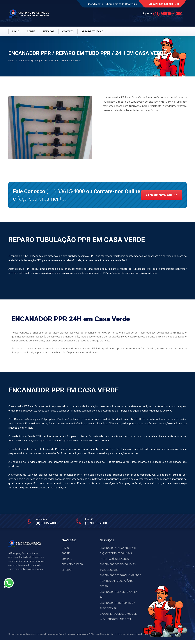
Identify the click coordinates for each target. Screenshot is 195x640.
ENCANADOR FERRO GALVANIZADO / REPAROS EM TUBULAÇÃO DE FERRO (120, 581)
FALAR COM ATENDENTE (164, 4)
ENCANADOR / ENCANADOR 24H (118, 547)
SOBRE (31, 31)
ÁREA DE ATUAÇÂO (92, 31)
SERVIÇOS (49, 31)
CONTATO (68, 31)
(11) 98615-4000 (168, 13)
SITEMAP (67, 569)
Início (11, 60)
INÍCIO (15, 31)
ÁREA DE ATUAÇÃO (72, 564)
